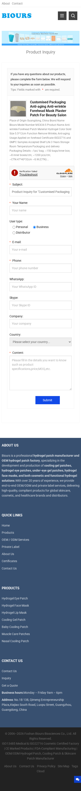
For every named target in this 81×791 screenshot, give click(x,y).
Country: (15, 334)
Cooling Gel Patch (13, 619)
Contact (17, 3)
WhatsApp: (17, 279)
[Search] (73, 15)
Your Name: (19, 202)
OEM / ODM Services (15, 539)
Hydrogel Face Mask (15, 605)
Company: (16, 316)
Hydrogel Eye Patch (15, 598)
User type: (16, 221)
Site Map (63, 766)
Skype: (14, 297)
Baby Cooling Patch (15, 627)
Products (8, 532)
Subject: (16, 184)
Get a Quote (10, 685)
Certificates (9, 561)
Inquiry (6, 678)
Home (6, 525)
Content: (17, 352)
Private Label (10, 547)
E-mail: (15, 242)
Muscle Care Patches (16, 634)
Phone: (16, 260)
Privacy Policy (46, 766)
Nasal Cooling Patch (15, 641)
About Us (8, 554)
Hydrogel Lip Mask (14, 612)
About (6, 3)
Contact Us (9, 568)
